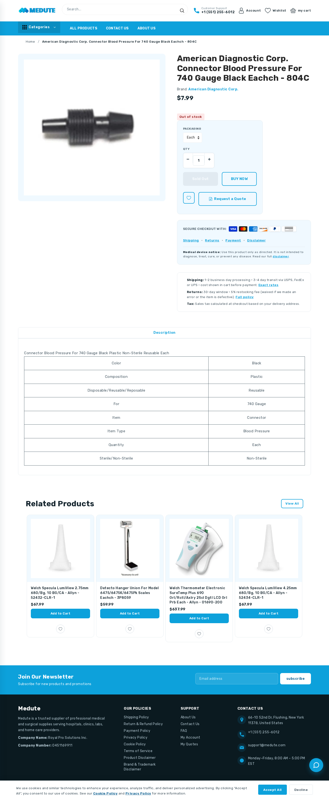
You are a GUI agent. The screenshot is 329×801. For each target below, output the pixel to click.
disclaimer (281, 256)
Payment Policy (137, 731)
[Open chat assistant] (316, 765)
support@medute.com (267, 745)
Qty (186, 149)
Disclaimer (256, 240)
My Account (190, 737)
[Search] (182, 10)
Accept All (272, 790)
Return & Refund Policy (143, 724)
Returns (212, 240)
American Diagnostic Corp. (213, 89)
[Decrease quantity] (188, 158)
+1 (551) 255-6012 (264, 732)
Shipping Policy (136, 717)
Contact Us (117, 28)
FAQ (184, 731)
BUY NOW (239, 179)
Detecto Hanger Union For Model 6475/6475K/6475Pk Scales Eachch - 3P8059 (129, 593)
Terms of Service (138, 751)
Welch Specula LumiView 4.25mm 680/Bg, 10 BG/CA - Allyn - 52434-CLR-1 (268, 593)
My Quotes (189, 744)
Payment (233, 240)
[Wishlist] (189, 198)
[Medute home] (37, 11)
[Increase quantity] (209, 158)
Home (30, 41)
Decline (301, 790)
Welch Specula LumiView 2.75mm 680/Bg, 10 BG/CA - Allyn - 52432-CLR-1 (60, 593)
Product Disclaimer (140, 758)
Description (164, 333)
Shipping (191, 240)
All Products (83, 28)
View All (292, 503)
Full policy (245, 297)
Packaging (192, 128)
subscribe (295, 679)
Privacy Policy (135, 737)
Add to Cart (61, 613)
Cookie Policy (135, 744)
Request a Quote (230, 199)
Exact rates (268, 285)
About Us (147, 28)
